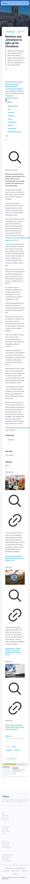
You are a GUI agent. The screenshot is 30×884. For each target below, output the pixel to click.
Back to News (12, 758)
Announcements (13, 106)
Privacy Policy (6, 870)
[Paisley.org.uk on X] (6, 805)
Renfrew (10, 125)
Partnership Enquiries (7, 861)
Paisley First (4, 841)
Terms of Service (15, 870)
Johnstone (11, 112)
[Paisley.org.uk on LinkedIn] (19, 805)
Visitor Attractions (6, 827)
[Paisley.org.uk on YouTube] (16, 805)
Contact (3, 833)
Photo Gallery (5, 829)
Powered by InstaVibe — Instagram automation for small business (14, 878)
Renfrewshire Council (14, 131)
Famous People (5, 831)
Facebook (8, 750)
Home (3, 813)
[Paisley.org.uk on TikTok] (12, 805)
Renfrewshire (12, 128)
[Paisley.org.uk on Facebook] (3, 805)
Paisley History (5, 819)
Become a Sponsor (6, 847)
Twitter (14, 746)
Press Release (12, 122)
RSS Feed (25, 870)
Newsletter (11, 115)
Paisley (10, 119)
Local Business (5, 845)
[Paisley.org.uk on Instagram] (9, 805)
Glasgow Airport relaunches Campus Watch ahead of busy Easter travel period (14, 727)
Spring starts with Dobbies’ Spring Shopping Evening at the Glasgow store (14, 558)
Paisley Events (5, 817)
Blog (9, 109)
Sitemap (15, 874)
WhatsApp (17, 750)
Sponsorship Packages (7, 854)
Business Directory (6, 856)
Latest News (5, 815)
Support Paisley (5, 843)
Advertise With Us (6, 859)
